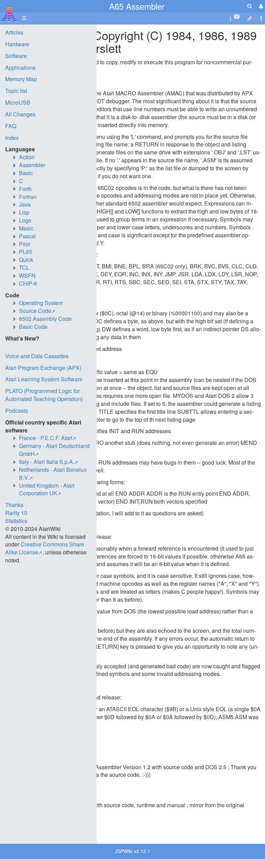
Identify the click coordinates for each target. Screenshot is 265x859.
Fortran (28, 197)
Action (27, 157)
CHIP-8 (28, 283)
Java (25, 204)
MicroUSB (17, 102)
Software (16, 56)
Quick (26, 260)
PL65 (25, 252)
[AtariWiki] (9, 12)
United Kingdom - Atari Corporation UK (47, 489)
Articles (14, 32)
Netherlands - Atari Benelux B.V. (53, 473)
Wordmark (48, 813)
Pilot (24, 244)
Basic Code (33, 327)
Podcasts (16, 410)
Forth (25, 189)
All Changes (20, 114)
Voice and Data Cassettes (37, 356)
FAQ (10, 126)
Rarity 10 (16, 513)
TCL (24, 267)
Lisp (24, 212)
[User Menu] (260, 6)
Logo (25, 220)
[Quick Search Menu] (249, 5)
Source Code (35, 311)
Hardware (17, 44)
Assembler (32, 165)
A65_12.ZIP (32, 805)
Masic (26, 228)
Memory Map (21, 79)
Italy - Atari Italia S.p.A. (46, 462)
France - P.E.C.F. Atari (45, 438)
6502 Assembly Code (45, 319)
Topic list (16, 91)
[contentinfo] (234, 18)
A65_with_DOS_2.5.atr (46, 767)
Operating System (41, 303)
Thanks (14, 505)
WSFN (27, 275)
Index (12, 138)
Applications (20, 67)
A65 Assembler (137, 6)
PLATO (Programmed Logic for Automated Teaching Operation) (44, 395)
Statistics (16, 521)
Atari (9, 14)
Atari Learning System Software (43, 379)
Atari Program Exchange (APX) (43, 368)
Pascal (27, 236)
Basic (26, 173)
